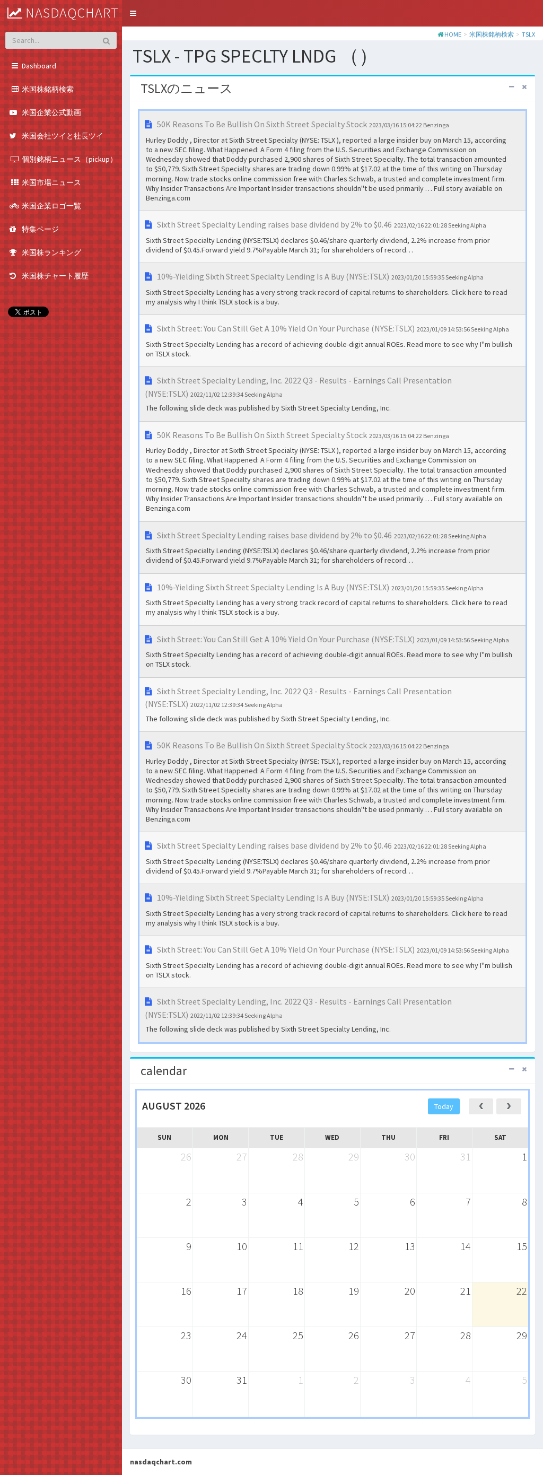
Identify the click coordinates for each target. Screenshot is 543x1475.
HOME (452, 34)
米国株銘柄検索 (491, 34)
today (443, 1106)
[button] (133, 13)
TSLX (528, 34)
